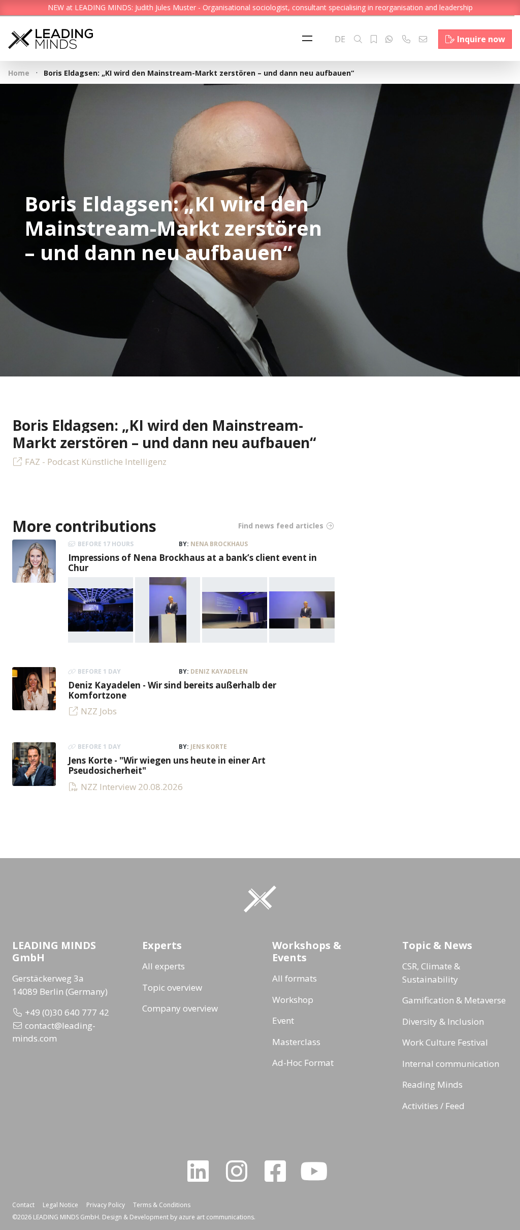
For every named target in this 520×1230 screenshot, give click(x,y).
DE (340, 39)
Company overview (180, 1008)
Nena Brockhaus (219, 544)
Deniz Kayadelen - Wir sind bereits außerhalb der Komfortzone (172, 690)
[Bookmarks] (373, 39)
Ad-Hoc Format (303, 1062)
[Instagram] (240, 1171)
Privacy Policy (105, 1205)
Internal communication (450, 1063)
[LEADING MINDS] (50, 38)
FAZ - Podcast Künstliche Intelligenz (96, 461)
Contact (23, 1205)
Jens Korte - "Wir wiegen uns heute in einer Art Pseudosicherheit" (167, 765)
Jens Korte (208, 746)
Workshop (292, 999)
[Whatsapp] (389, 39)
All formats (294, 978)
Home (18, 73)
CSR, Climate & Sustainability (431, 972)
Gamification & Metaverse (454, 1000)
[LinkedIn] (202, 1171)
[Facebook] (279, 1171)
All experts (163, 966)
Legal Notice (60, 1205)
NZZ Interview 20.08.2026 (132, 787)
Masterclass (296, 1042)
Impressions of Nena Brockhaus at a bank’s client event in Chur (192, 563)
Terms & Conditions (161, 1205)
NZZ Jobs (99, 711)
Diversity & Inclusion (443, 1021)
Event (283, 1020)
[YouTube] (318, 1171)
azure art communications (216, 1217)
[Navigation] (309, 39)
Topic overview (172, 987)
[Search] (358, 39)
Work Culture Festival (445, 1042)
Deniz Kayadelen (219, 671)
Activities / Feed (433, 1106)
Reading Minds (432, 1084)
